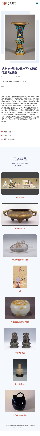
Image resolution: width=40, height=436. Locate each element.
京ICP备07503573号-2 (22, 427)
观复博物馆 (15, 427)
